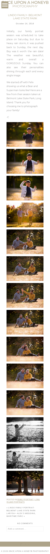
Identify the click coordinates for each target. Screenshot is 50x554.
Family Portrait (25, 499)
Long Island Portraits (23, 500)
